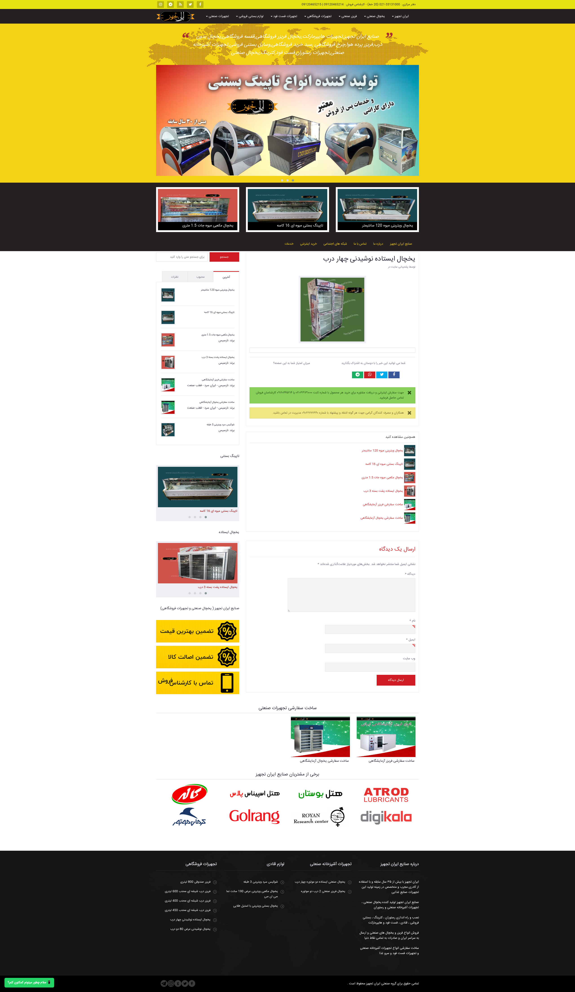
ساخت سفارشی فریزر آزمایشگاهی (383, 504)
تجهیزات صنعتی (218, 16)
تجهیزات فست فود (284, 16)
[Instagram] (171, 983)
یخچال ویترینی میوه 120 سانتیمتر (382, 450)
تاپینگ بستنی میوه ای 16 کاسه (384, 464)
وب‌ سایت (409, 658)
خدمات (289, 244)
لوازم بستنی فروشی (250, 16)
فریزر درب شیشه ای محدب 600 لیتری (187, 891)
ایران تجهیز (401, 16)
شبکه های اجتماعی (335, 244)
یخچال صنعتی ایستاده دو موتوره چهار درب (320, 881)
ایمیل (410, 639)
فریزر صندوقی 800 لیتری (195, 881)
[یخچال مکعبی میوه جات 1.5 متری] (197, 209)
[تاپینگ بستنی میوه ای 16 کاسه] (287, 209)
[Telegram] (164, 983)
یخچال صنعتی (375, 16)
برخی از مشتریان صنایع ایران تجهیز (287, 774)
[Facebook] (191, 983)
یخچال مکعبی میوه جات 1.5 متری (382, 477)
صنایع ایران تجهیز (401, 244)
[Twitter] (184, 983)
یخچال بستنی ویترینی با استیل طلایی (255, 905)
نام (412, 621)
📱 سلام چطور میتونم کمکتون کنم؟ (29, 982)
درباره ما (378, 244)
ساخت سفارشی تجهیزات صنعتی (288, 708)
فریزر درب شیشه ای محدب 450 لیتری (187, 910)
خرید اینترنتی (308, 244)
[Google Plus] (178, 983)
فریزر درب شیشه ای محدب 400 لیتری (187, 900)
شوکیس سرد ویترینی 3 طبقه (220, 425)
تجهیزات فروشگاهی (319, 16)
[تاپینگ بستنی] (287, 120)
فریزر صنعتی (349, 16)
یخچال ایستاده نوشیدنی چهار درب (369, 259)
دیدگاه (410, 574)
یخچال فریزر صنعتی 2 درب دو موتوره (323, 891)
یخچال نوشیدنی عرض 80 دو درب (190, 929)
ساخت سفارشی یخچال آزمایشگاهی (381, 518)
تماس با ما (360, 244)
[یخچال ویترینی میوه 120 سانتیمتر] (377, 209)
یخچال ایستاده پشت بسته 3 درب (383, 491)
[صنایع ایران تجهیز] (175, 17)
